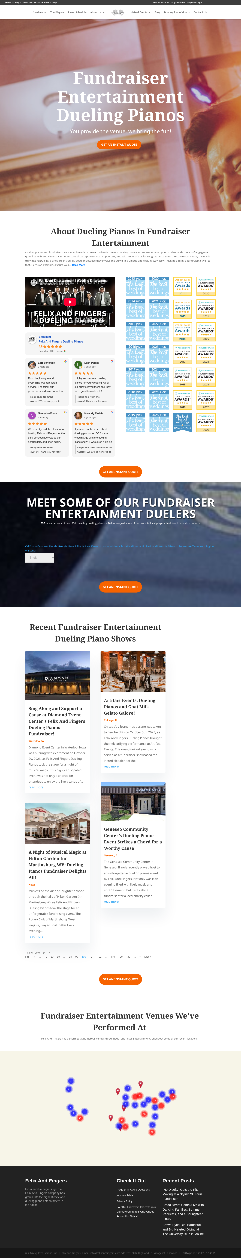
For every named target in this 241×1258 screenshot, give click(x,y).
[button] (111, 1118)
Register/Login (194, 3)
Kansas (95, 546)
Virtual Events (139, 12)
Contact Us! (200, 12)
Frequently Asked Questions (133, 1189)
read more (36, 787)
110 (113, 956)
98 (70, 956)
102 (99, 956)
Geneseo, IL (111, 855)
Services (38, 12)
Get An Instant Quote (119, 145)
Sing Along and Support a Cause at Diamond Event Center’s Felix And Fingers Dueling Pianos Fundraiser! (57, 721)
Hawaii (72, 546)
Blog (157, 12)
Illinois (81, 546)
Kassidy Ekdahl (93, 413)
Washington (207, 546)
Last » (147, 956)
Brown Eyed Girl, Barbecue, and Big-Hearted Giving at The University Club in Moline (183, 1229)
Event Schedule (77, 12)
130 (128, 956)
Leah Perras (91, 362)
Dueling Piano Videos (177, 12)
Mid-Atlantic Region (143, 546)
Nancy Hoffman (47, 413)
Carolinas (43, 546)
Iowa (88, 546)
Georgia (63, 546)
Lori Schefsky (46, 362)
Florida (53, 546)
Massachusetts (121, 546)
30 (58, 956)
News (32, 884)
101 (91, 956)
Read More (78, 265)
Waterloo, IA (36, 741)
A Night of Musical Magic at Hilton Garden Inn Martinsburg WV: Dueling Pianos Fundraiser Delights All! (57, 864)
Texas (196, 546)
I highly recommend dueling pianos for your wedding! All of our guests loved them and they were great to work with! (92, 385)
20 (52, 956)
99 (76, 956)
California (31, 546)
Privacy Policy (124, 1201)
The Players (57, 12)
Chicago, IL (110, 720)
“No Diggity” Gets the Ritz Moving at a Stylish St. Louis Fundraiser (182, 1194)
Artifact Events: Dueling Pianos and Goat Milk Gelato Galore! (129, 706)
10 (45, 956)
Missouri (173, 546)
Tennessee (185, 546)
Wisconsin (31, 550)
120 (120, 956)
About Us (95, 12)
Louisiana (106, 546)
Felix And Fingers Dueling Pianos (61, 341)
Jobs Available (125, 1195)
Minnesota (161, 546)
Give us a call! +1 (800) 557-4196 (169, 3)
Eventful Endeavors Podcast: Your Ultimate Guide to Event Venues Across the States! (136, 1211)
